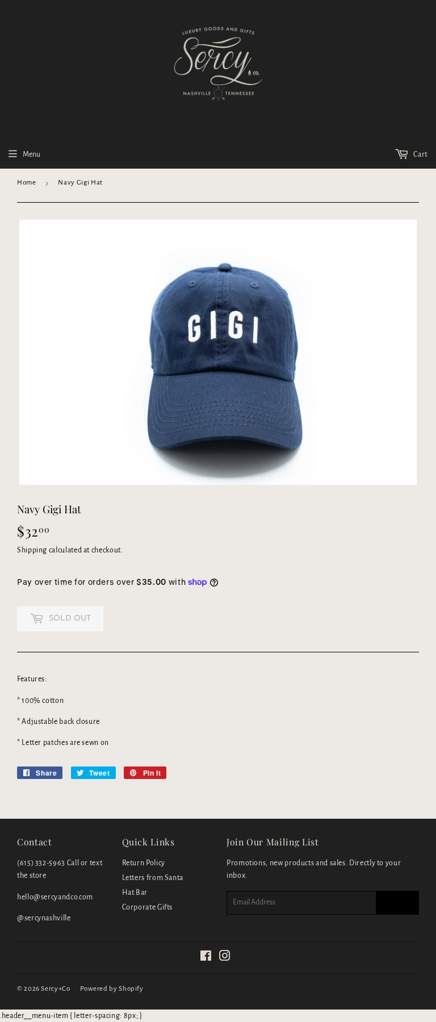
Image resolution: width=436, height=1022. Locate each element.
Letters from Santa (153, 878)
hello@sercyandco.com (55, 897)
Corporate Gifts (147, 907)
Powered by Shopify (112, 988)
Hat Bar (135, 893)
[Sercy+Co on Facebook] (206, 958)
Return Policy (143, 863)
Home (26, 182)
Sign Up (397, 902)
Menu (31, 154)
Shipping (32, 550)
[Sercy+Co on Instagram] (225, 958)
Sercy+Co (55, 988)
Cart (419, 154)
